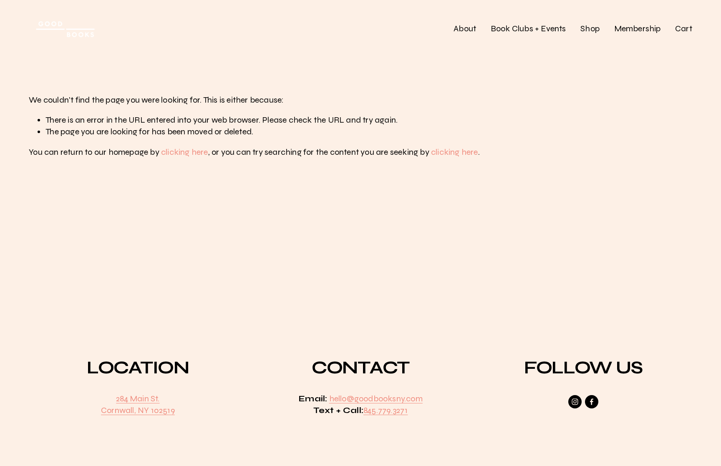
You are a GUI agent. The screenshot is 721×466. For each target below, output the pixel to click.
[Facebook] (591, 401)
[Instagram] (575, 401)
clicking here (184, 152)
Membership (637, 28)
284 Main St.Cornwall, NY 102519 (138, 404)
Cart (683, 28)
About (465, 28)
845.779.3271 (385, 410)
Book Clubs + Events (528, 28)
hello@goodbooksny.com (376, 398)
